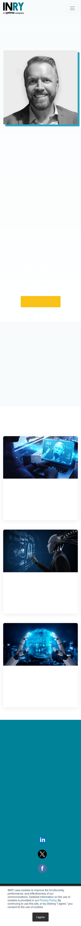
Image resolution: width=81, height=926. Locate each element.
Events (9, 807)
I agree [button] (40, 917)
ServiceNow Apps (50, 819)
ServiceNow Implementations (49, 777)
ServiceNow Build (50, 808)
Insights (9, 763)
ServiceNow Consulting (55, 763)
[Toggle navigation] (72, 8)
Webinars (11, 884)
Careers (10, 796)
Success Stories (16, 862)
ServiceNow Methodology (47, 833)
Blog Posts (12, 873)
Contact (11, 785)
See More (40, 488)
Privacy (10, 818)
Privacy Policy (48, 900)
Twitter (52, 878)
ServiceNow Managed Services (54, 794)
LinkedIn (54, 864)
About (9, 774)
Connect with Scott (41, 320)
